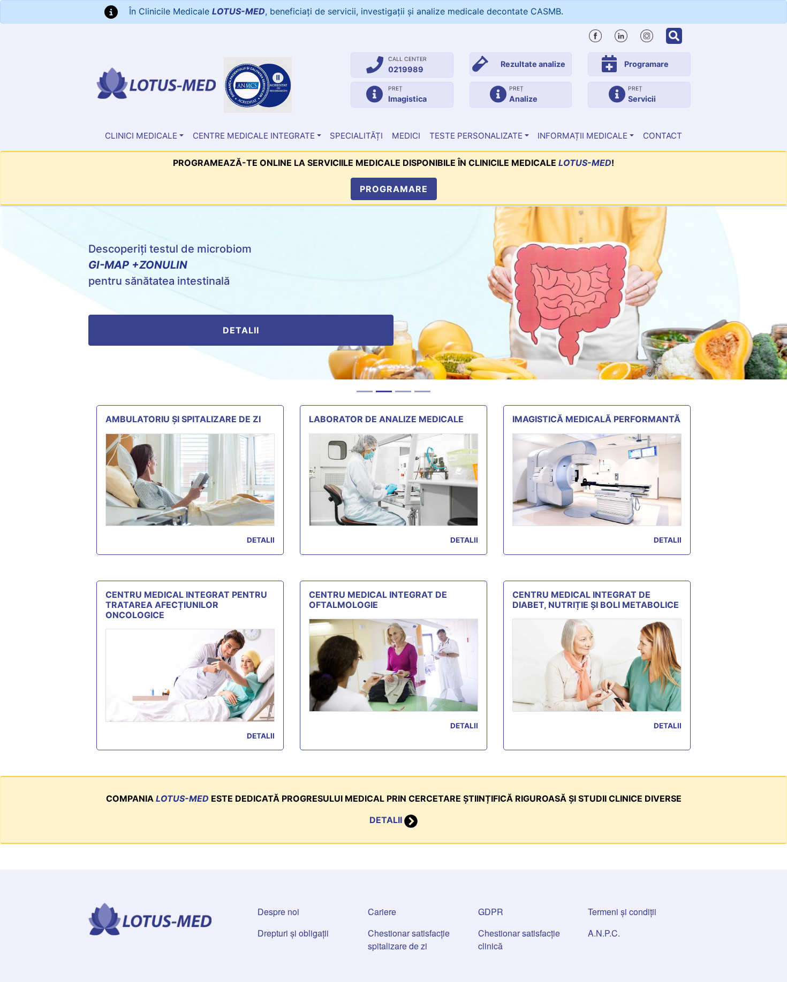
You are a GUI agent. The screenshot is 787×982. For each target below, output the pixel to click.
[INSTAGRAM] (646, 34)
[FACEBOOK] (595, 34)
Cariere (382, 911)
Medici (406, 136)
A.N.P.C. (604, 933)
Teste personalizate (476, 136)
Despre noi (278, 911)
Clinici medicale (141, 136)
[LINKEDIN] (621, 34)
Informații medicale (582, 136)
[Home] (156, 83)
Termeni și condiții (622, 911)
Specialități (356, 136)
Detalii (241, 330)
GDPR (490, 911)
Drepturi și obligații (293, 933)
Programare (394, 189)
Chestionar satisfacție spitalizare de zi (409, 939)
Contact (662, 136)
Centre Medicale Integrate (254, 136)
